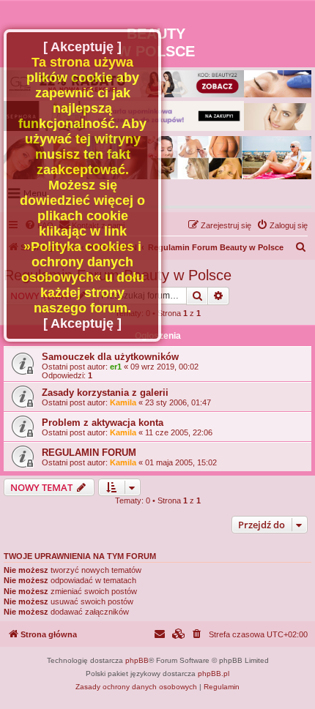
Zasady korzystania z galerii (105, 392)
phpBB (137, 660)
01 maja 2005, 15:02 (181, 462)
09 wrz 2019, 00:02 (164, 366)
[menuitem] (282, 225)
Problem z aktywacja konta (102, 422)
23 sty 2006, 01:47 (178, 402)
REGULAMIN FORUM (89, 452)
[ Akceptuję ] (82, 47)
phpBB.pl (213, 673)
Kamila (123, 402)
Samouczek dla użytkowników (110, 356)
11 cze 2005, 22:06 (178, 432)
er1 (116, 366)
